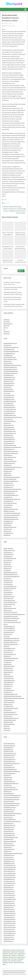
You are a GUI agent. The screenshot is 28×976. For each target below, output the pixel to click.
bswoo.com (7, 730)
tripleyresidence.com (10, 457)
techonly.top (7, 570)
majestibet (5, 962)
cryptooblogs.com (9, 395)
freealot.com (7, 423)
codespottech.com (9, 855)
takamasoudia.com (9, 833)
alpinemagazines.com (10, 608)
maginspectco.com (9, 939)
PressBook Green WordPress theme (17, 974)
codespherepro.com (9, 915)
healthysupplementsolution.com (13, 853)
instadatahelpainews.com (11, 519)
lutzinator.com (8, 471)
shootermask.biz (8, 670)
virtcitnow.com (8, 582)
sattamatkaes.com (9, 793)
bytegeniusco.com (9, 893)
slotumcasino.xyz (9, 678)
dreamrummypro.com (10, 753)
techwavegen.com (9, 901)
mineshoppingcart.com (10, 369)
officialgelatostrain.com (10, 491)
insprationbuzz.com (9, 761)
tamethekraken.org (9, 469)
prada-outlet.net (8, 548)
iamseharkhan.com (9, 767)
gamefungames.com (9, 407)
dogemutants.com (9, 829)
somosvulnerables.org (10, 461)
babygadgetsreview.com (11, 616)
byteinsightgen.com (9, 905)
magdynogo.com (8, 941)
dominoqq (7, 319)
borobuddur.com (8, 403)
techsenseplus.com (9, 897)
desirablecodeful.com (10, 841)
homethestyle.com (9, 399)
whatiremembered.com (10, 620)
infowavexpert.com (9, 891)
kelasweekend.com (9, 724)
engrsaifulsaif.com (9, 413)
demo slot (6, 325)
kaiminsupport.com (9, 755)
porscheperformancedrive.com (13, 467)
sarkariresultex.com (9, 773)
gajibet (15, 962)
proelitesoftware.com (10, 445)
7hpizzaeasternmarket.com (11, 638)
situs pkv (13, 950)
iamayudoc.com (8, 419)
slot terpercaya (8, 323)
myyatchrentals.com (10, 787)
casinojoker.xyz (8, 684)
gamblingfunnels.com (10, 558)
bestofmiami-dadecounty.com (12, 365)
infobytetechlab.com (10, 913)
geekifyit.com (8, 791)
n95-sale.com (7, 578)
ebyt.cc (6, 624)
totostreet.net (7, 387)
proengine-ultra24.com (10, 642)
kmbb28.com (7, 525)
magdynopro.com (9, 885)
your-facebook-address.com (12, 513)
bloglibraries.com (9, 811)
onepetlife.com (8, 497)
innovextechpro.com (10, 873)
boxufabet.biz (8, 507)
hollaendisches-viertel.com (11, 640)
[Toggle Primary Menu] (25, 9)
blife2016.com (8, 475)
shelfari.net (7, 674)
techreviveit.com (8, 889)
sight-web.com (8, 594)
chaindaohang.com (9, 626)
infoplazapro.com (9, 887)
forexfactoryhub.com (10, 588)
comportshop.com (9, 700)
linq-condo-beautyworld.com (12, 622)
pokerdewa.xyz (8, 686)
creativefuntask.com (10, 411)
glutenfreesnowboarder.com (12, 477)
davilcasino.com (8, 389)
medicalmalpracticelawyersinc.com (14, 698)
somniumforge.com (9, 809)
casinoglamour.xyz (9, 680)
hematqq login (7, 955)
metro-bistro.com (9, 650)
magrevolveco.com (9, 925)
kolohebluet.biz (8, 668)
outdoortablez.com (9, 849)
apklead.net (7, 535)
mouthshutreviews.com (10, 373)
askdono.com (7, 568)
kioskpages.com (8, 483)
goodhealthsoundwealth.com (12, 821)
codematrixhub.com (9, 895)
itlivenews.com (8, 716)
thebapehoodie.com (9, 815)
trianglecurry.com (9, 485)
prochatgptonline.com (10, 586)
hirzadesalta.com (8, 375)
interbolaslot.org (8, 747)
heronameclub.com (9, 845)
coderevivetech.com (9, 923)
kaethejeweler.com (9, 493)
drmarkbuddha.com (9, 628)
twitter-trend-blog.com (10, 612)
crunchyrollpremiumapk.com (12, 795)
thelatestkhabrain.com (10, 769)
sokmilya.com (8, 529)
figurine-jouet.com (9, 511)
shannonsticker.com (9, 759)
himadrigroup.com (9, 596)
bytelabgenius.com (9, 881)
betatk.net (6, 726)
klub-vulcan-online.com (11, 453)
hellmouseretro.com (9, 825)
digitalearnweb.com (9, 745)
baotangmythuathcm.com (11, 805)
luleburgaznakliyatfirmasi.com (12, 813)
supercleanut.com (9, 427)
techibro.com (7, 606)
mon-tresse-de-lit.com (10, 503)
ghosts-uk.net (8, 566)
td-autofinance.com (9, 600)
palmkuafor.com (8, 749)
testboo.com (7, 656)
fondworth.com (8, 765)
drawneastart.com (9, 437)
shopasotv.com (8, 704)
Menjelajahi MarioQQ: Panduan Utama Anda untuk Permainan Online (13, 299)
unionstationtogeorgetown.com (13, 417)
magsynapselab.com (9, 869)
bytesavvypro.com (9, 903)
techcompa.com (8, 592)
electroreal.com (8, 363)
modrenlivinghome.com (11, 517)
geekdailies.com (8, 521)
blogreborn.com (8, 580)
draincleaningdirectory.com (12, 803)
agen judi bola (14, 951)
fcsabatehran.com (9, 827)
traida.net (6, 646)
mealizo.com (7, 775)
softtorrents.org (8, 459)
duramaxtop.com (8, 831)
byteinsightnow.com (9, 921)
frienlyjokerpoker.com (10, 602)
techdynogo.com (8, 857)
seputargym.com (8, 381)
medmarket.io (8, 847)
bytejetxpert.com (9, 937)
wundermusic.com (9, 405)
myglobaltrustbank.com (10, 694)
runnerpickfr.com (9, 554)
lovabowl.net (7, 345)
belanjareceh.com (9, 757)
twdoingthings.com (9, 835)
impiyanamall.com (9, 383)
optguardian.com (9, 385)
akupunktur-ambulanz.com (11, 618)
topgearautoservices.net (11, 509)
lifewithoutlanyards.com (11, 644)
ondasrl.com (7, 473)
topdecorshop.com (9, 702)
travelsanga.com (8, 706)
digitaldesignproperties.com (12, 771)
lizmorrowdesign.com (10, 479)
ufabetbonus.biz (8, 722)
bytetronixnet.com (9, 935)
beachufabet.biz (8, 501)
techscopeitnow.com (10, 933)
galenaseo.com (8, 692)
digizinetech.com (9, 907)
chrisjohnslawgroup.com (11, 451)
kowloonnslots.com (9, 604)
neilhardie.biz (7, 664)
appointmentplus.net (10, 712)
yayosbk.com (7, 662)
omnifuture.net (8, 556)
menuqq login (6, 950)
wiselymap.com (8, 584)
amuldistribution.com (10, 401)
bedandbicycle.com (9, 429)
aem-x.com (7, 393)
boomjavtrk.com (8, 533)
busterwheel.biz (8, 672)
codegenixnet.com (9, 917)
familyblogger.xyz (9, 449)
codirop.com (7, 564)
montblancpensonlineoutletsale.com (14, 614)
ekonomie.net (8, 710)
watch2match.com (9, 690)
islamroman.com (8, 598)
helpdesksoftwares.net (10, 343)
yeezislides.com (8, 355)
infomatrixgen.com (9, 909)
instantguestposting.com (11, 708)
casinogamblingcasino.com (11, 799)
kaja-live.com (7, 590)
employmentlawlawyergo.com (12, 696)
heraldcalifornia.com (10, 431)
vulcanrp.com (7, 610)
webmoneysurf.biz (9, 666)
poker (5, 199)
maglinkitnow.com (9, 863)
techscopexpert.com (9, 877)
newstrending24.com (10, 720)
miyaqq (11, 962)
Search (6, 268)
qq (4, 329)
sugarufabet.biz (8, 505)
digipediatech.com (9, 861)
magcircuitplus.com (9, 931)
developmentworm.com (10, 714)
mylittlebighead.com (10, 421)
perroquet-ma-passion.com (11, 515)
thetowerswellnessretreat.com (12, 489)
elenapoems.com (8, 823)
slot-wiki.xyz (7, 688)
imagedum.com (8, 487)
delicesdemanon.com (10, 654)
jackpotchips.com (9, 443)
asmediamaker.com (9, 781)
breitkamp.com (8, 455)
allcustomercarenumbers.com (12, 447)
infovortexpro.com (9, 929)
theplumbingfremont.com (11, 718)
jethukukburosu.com (10, 807)
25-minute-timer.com (10, 409)
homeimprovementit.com (11, 347)
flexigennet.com (8, 843)
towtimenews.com (9, 801)
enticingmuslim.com (9, 819)
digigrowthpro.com (9, 550)
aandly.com (7, 728)
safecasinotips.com (9, 441)
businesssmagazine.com (11, 574)
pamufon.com (8, 465)
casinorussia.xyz (8, 676)
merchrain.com (8, 523)
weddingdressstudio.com (11, 658)
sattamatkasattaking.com (11, 495)
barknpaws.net (8, 777)
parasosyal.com (8, 817)
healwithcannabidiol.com (11, 481)
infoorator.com (8, 634)
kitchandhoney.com (9, 648)
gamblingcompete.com (10, 572)
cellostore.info (8, 779)
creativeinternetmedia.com (11, 576)
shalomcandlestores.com (11, 789)
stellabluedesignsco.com (11, 837)
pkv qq (6, 327)
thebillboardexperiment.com (12, 499)
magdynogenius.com (10, 867)
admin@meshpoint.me (9, 25)
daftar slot (14, 955)
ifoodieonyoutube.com (10, 367)
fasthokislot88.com (9, 439)
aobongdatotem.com (10, 357)
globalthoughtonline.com (11, 783)
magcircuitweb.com (9, 875)
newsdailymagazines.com (11, 351)
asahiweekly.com (9, 425)
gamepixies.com (8, 435)
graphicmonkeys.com (10, 433)
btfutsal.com (7, 562)
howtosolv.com (8, 652)
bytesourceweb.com (9, 919)
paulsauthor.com (8, 839)
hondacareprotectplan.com (11, 797)
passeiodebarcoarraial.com (11, 763)
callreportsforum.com (10, 527)
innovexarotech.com (10, 927)
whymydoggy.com (9, 743)
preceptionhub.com (9, 353)
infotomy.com (8, 851)
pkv (23, 950)
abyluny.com (7, 531)
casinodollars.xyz (9, 682)
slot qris (19, 960)
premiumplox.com (9, 660)
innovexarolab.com (9, 911)
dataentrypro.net (8, 751)
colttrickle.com (8, 552)
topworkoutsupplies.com (11, 371)
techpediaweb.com (9, 879)
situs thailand (6, 951)
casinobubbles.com (9, 379)
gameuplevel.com (9, 397)
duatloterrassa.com (9, 463)
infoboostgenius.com (10, 899)
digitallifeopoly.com (9, 377)
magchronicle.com (9, 859)
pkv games (6, 203)
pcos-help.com (8, 560)
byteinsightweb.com (9, 865)
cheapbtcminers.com (10, 415)
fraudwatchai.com (9, 391)
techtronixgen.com (9, 871)
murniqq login (21, 953)
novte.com (7, 636)
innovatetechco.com (9, 883)
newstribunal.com (9, 349)
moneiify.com (7, 785)
